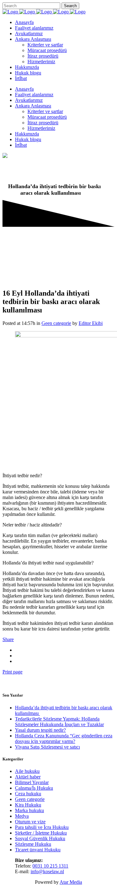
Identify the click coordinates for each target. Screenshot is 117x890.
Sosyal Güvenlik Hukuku (40, 838)
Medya (22, 816)
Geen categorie (56, 323)
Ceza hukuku (28, 793)
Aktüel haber (28, 776)
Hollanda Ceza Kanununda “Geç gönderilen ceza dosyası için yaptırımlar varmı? (63, 738)
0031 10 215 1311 (50, 866)
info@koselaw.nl (47, 871)
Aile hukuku (27, 771)
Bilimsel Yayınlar (32, 782)
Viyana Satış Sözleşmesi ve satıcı (47, 747)
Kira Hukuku (28, 804)
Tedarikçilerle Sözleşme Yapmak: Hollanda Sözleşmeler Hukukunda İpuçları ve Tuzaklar (59, 721)
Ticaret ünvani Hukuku (38, 849)
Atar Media (71, 882)
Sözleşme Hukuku (33, 844)
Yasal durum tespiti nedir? (40, 730)
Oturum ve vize (30, 821)
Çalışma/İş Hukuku (34, 788)
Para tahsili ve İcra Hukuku (42, 827)
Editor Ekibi (91, 323)
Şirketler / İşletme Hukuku (41, 832)
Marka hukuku (29, 810)
